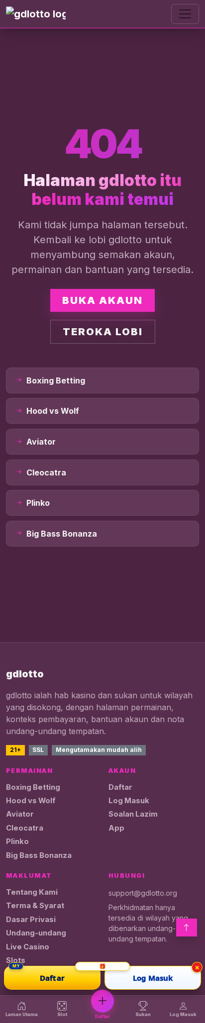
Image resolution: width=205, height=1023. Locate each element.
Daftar (120, 787)
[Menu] (185, 14)
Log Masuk (128, 800)
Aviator (20, 814)
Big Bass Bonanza (39, 855)
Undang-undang (36, 933)
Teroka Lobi (103, 332)
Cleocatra (24, 828)
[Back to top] (186, 927)
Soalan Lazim (133, 814)
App (116, 828)
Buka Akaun (102, 300)
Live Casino (27, 946)
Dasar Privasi (31, 919)
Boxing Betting (33, 787)
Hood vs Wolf (31, 800)
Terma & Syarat (35, 905)
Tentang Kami (32, 892)
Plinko (17, 841)
